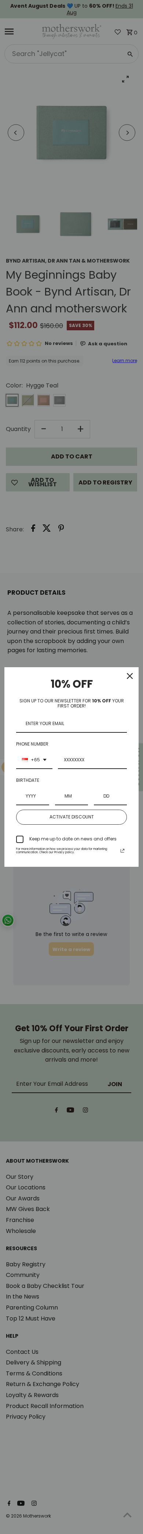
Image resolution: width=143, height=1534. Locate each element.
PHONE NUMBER (32, 744)
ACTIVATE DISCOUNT (72, 817)
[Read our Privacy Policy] (122, 850)
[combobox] (34, 760)
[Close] (130, 676)
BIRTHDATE (27, 780)
